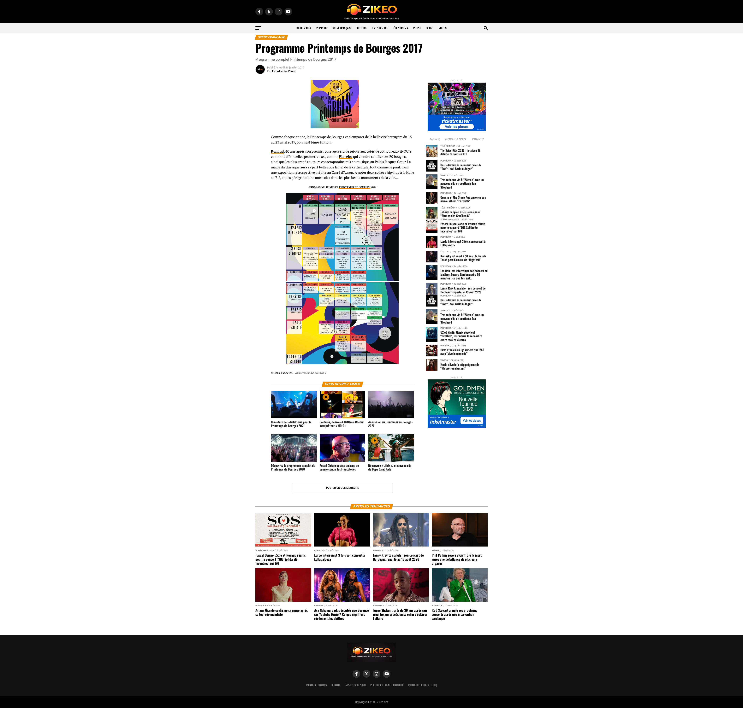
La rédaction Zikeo (283, 71)
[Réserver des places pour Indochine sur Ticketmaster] (457, 105)
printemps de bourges (311, 373)
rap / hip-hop (379, 28)
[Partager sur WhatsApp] (260, 147)
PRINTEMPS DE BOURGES (354, 187)
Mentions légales (316, 685)
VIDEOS (443, 28)
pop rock (321, 28)
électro (361, 28)
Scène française (342, 28)
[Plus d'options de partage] (260, 175)
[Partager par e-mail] (260, 166)
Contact (336, 685)
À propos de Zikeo (355, 685)
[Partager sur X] (260, 157)
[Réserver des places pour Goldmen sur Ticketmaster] (457, 402)
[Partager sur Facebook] (260, 138)
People (417, 28)
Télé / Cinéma (400, 28)
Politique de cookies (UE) (422, 685)
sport (429, 28)
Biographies (303, 28)
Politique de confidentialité (386, 685)
